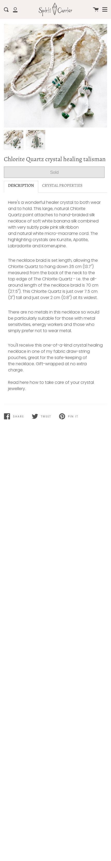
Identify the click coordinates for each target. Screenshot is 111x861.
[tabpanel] (55, 76)
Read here (18, 382)
